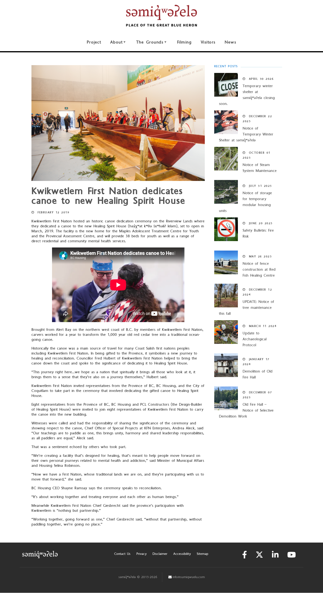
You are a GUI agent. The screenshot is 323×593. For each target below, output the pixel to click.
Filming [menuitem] (184, 42)
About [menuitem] (114, 45)
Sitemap (202, 554)
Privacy (141, 554)
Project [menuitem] (94, 42)
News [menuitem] (230, 42)
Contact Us (122, 554)
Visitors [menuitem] (208, 42)
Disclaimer (160, 554)
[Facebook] (244, 555)
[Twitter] (259, 555)
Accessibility (182, 554)
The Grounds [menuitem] (148, 45)
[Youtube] (291, 555)
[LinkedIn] (275, 555)
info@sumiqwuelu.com (189, 577)
